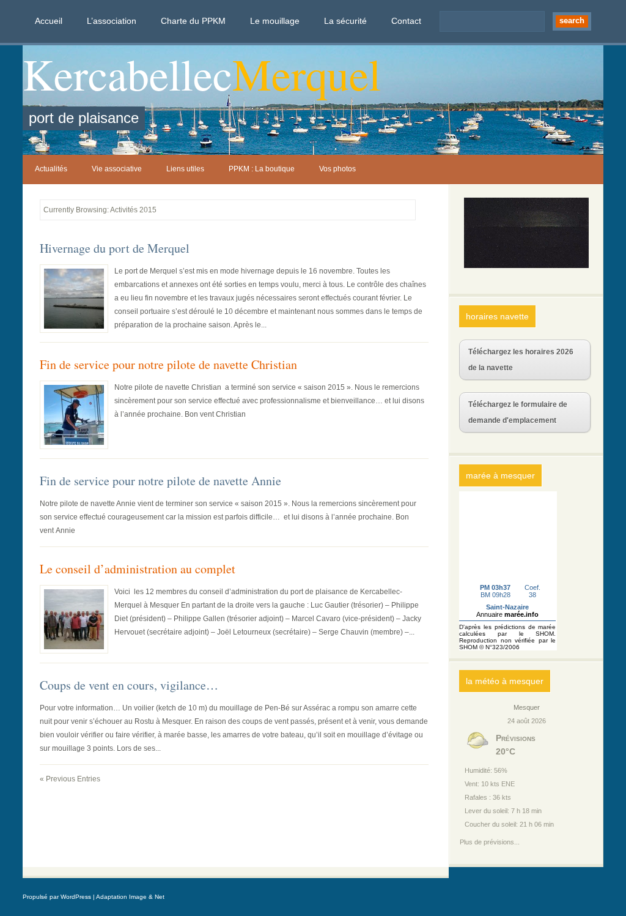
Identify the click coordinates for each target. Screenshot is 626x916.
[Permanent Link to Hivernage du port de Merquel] (74, 299)
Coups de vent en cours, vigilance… (129, 685)
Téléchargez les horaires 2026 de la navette (520, 360)
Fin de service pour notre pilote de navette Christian (168, 364)
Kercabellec (127, 73)
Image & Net (146, 896)
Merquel (306, 73)
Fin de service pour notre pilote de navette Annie (160, 481)
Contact (406, 21)
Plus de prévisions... (490, 840)
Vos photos (337, 169)
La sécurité (345, 21)
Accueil (48, 21)
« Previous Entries (70, 779)
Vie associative (117, 169)
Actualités (51, 169)
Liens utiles (185, 169)
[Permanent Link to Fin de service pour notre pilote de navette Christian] (74, 415)
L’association (111, 21)
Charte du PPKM (193, 21)
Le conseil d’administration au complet (137, 569)
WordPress (76, 896)
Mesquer (527, 707)
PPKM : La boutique (262, 169)
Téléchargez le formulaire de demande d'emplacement (517, 412)
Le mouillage (275, 21)
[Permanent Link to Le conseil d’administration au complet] (74, 619)
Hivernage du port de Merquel (115, 248)
